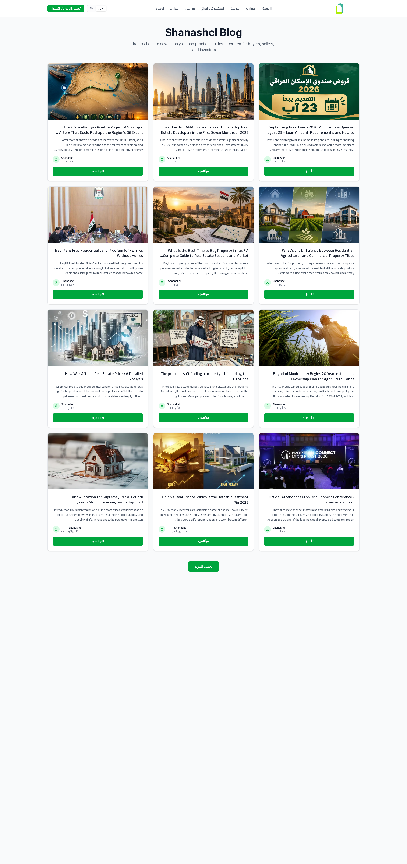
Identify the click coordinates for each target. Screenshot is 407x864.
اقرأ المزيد (309, 171)
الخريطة (235, 8)
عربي (101, 8)
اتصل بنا (175, 8)
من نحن (190, 8)
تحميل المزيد (203, 566)
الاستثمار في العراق (213, 8)
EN (91, 8)
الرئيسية (267, 8)
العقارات (251, 8)
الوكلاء (160, 8)
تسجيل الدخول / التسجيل (66, 8)
